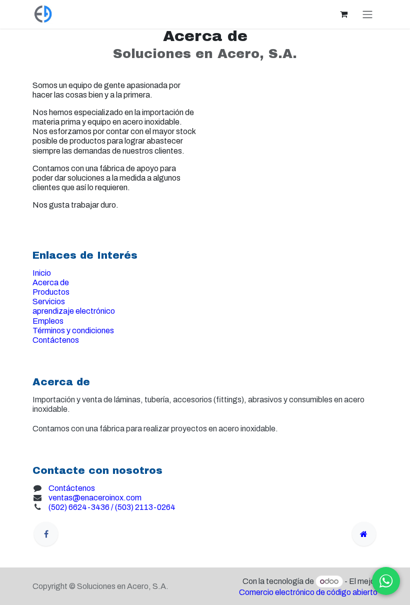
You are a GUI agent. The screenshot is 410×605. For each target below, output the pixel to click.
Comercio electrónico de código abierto (308, 592)
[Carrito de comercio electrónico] (344, 14)
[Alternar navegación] (368, 14)
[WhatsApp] (386, 581)
